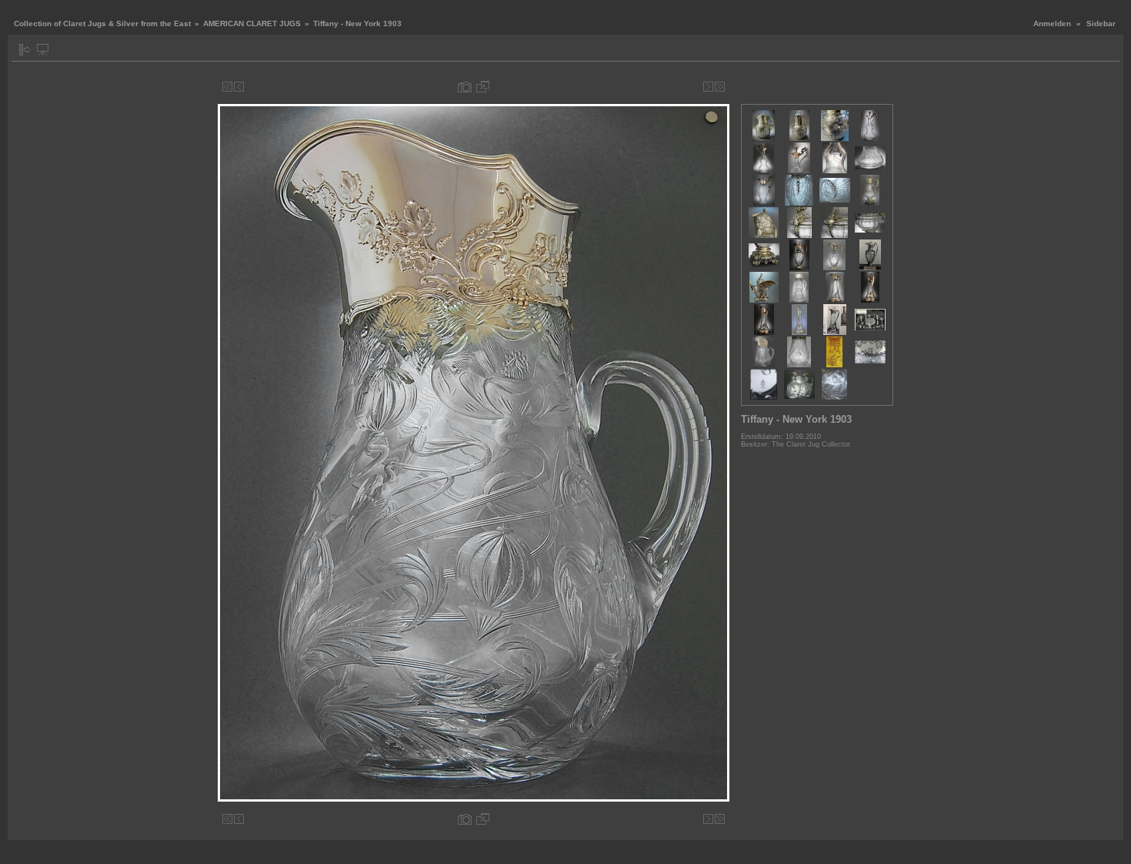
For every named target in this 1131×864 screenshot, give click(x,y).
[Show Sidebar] (25, 49)
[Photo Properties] (465, 86)
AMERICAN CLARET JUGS (252, 23)
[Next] (708, 86)
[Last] (720, 86)
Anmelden (1052, 23)
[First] (227, 86)
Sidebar (1101, 23)
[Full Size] (482, 86)
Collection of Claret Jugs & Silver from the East (102, 23)
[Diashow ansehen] (42, 49)
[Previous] (239, 86)
